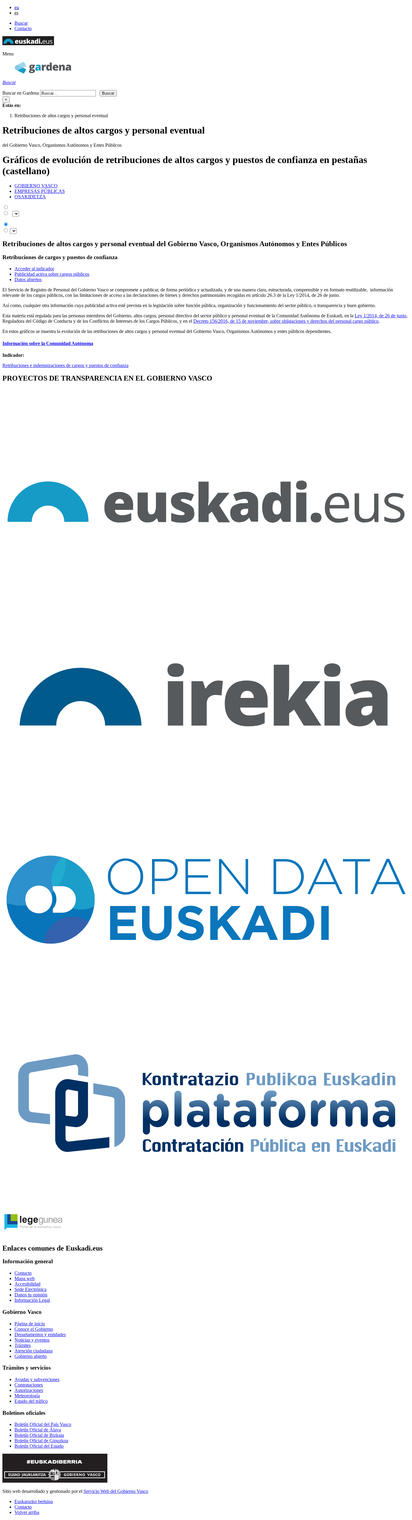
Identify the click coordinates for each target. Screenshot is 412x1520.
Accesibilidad (27, 1283)
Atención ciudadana (33, 1350)
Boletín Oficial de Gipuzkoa (41, 1440)
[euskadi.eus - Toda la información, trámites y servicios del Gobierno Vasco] (206, 590)
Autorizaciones (28, 1390)
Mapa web (24, 1278)
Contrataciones (28, 1384)
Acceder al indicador (34, 268)
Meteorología (27, 1395)
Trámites (22, 1345)
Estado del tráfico (31, 1401)
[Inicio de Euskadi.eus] (28, 43)
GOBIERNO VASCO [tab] (36, 185)
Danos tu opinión (30, 1294)
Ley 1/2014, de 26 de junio (380, 315)
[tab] (212, 186)
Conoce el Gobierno (33, 1329)
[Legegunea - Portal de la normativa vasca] (32, 1235)
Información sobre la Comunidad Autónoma (47, 343)
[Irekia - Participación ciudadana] (206, 794)
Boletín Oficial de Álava (37, 1429)
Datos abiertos (28, 279)
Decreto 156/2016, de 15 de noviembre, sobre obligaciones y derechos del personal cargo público (286, 321)
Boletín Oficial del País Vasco (42, 1424)
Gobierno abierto (30, 1356)
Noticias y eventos (31, 1340)
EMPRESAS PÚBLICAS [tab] (39, 191)
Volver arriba (26, 1512)
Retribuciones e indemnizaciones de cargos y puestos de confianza (65, 365)
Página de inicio (29, 1323)
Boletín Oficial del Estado (39, 1446)
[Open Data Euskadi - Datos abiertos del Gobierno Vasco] (206, 999)
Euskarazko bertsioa (33, 1501)
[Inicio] (42, 72)
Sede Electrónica (30, 1289)
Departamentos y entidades (40, 1334)
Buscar (21, 23)
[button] (8, 53)
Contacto (23, 28)
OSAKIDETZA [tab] (30, 196)
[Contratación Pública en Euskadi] (206, 1204)
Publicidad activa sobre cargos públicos (51, 274)
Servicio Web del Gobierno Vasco (116, 1491)
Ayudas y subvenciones (36, 1379)
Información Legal (32, 1300)
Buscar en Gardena (20, 93)
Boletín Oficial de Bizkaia (39, 1435)
